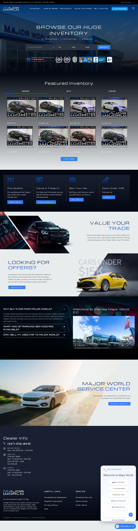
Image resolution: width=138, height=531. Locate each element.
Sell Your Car (78, 188)
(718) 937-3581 (13, 470)
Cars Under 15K (113, 188)
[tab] (25, 91)
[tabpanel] (69, 128)
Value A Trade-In (47, 188)
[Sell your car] (72, 178)
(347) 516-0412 (19, 443)
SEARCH (104, 47)
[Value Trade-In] (39, 178)
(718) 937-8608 (13, 457)
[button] (34, 309)
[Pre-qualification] (10, 178)
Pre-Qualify (15, 188)
